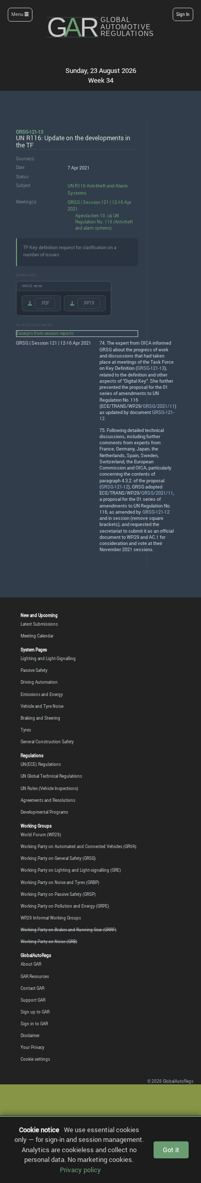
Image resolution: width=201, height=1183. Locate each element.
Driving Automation (39, 682)
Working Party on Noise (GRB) (49, 941)
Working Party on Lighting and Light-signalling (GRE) (71, 870)
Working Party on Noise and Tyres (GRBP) (60, 882)
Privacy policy (80, 1169)
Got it (171, 1149)
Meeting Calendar (37, 636)
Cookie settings (35, 1059)
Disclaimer (30, 1035)
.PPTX (88, 303)
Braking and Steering (40, 718)
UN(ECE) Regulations (41, 764)
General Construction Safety (47, 741)
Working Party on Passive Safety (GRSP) (58, 894)
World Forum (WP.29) (41, 834)
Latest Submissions (39, 624)
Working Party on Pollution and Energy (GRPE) (65, 906)
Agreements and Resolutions (48, 800)
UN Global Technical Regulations (51, 776)
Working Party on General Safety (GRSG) (58, 858)
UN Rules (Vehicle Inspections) (49, 788)
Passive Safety (34, 670)
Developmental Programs (44, 812)
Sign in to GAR (34, 1023)
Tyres (26, 730)
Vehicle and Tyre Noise (42, 706)
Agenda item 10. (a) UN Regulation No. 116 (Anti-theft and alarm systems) (104, 222)
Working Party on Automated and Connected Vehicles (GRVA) (79, 846)
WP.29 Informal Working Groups (51, 918)
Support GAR (33, 1000)
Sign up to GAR (35, 1012)
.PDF (45, 303)
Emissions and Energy (42, 694)
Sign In (183, 14)
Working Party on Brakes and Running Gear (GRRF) (68, 929)
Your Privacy (32, 1047)
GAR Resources (35, 976)
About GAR (31, 964)
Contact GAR (32, 988)
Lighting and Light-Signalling (48, 658)
